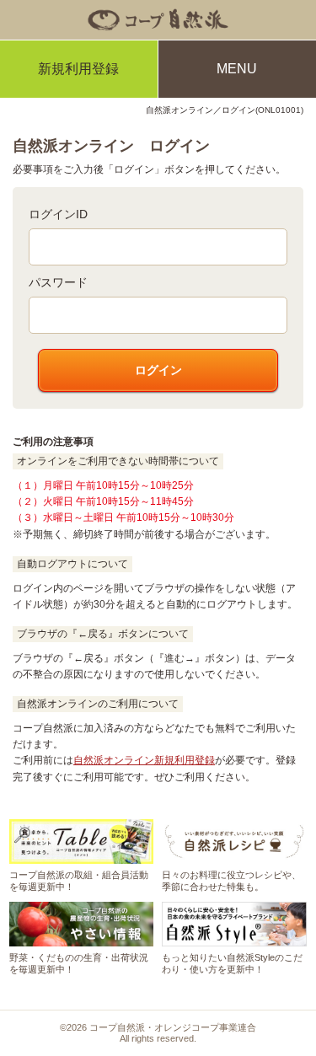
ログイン (158, 370)
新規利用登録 (78, 69)
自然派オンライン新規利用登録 (144, 760)
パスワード (58, 282)
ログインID (58, 214)
